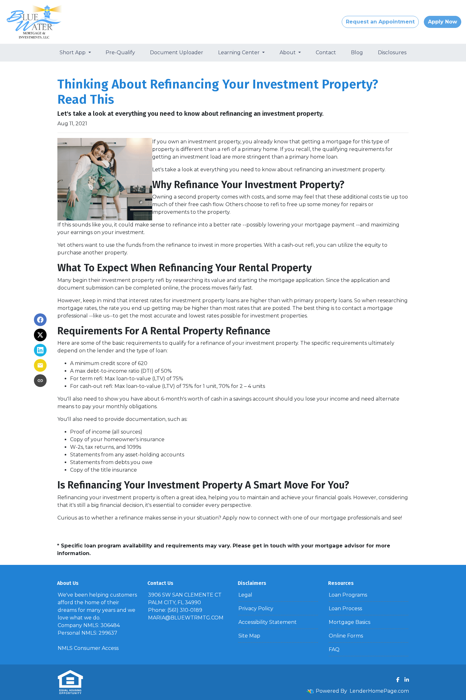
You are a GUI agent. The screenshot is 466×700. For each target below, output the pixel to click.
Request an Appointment (380, 22)
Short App (73, 52)
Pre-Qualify (120, 52)
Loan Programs (348, 595)
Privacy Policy (255, 608)
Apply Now (442, 22)
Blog (357, 52)
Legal (245, 595)
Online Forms (346, 636)
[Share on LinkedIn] (40, 350)
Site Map (249, 636)
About (288, 52)
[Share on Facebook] (40, 319)
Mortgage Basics (349, 622)
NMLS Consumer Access (88, 648)
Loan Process (345, 608)
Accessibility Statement (267, 622)
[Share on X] (40, 335)
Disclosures (392, 52)
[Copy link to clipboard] (40, 380)
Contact (326, 52)
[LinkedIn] (407, 679)
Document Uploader (176, 52)
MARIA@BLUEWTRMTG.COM (185, 618)
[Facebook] (397, 679)
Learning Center (239, 52)
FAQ (334, 649)
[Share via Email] (40, 365)
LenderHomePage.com (379, 691)
